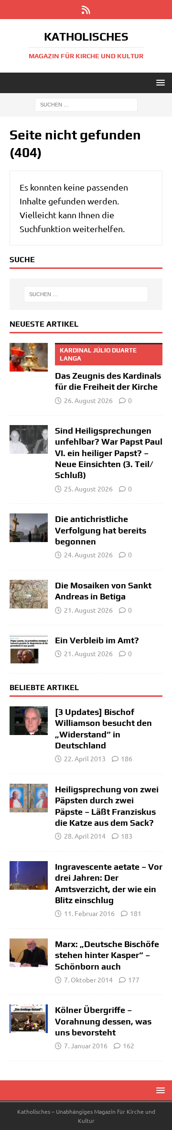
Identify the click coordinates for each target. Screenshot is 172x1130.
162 (128, 1045)
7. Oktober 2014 (88, 979)
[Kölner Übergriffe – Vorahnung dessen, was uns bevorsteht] (29, 1018)
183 (126, 836)
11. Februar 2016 (89, 913)
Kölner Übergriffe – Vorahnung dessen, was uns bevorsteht (103, 1021)
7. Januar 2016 (86, 1045)
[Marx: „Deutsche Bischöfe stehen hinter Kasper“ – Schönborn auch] (29, 952)
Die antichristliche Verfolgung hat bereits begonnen (100, 530)
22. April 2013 (85, 758)
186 (126, 758)
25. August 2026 (88, 488)
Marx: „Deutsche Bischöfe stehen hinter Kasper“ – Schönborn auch (107, 955)
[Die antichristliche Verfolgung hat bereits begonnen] (29, 527)
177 (134, 979)
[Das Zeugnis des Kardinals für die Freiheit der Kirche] (29, 357)
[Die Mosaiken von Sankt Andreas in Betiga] (29, 594)
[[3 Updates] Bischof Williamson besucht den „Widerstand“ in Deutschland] (29, 720)
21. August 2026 (88, 610)
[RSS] (86, 9)
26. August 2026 (88, 400)
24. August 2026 (88, 554)
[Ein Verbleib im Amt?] (29, 649)
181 (135, 913)
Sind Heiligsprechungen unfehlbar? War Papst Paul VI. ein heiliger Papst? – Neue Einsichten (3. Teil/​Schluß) (108, 453)
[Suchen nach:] (86, 104)
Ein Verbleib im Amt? (97, 640)
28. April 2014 (85, 836)
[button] (159, 82)
